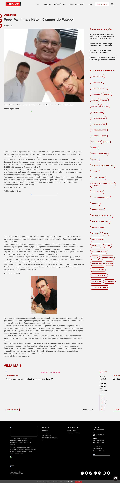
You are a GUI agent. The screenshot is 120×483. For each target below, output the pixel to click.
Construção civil (98, 136)
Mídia (105, 233)
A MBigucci (47, 4)
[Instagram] (82, 473)
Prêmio (107, 245)
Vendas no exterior (99, 287)
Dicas (107, 142)
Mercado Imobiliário (100, 221)
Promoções (96, 245)
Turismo (109, 263)
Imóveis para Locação (77, 4)
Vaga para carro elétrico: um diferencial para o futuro (100, 52)
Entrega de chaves (99, 154)
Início (37, 4)
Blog (90, 4)
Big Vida (94, 106)
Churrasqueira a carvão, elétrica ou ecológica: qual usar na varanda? (103, 59)
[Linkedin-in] (95, 473)
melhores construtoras (101, 216)
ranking (94, 257)
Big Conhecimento (98, 88)
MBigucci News (97, 210)
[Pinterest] (99, 473)
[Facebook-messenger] (104, 473)
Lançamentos (97, 192)
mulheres (95, 233)
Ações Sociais (97, 82)
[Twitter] (90, 473)
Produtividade (97, 239)
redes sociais (107, 257)
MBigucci (95, 204)
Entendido (78, 481)
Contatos (96, 427)
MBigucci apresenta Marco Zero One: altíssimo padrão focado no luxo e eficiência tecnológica (102, 37)
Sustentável (96, 263)
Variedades (96, 281)
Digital (94, 148)
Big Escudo (95, 94)
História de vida (98, 178)
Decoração (96, 142)
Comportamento (98, 118)
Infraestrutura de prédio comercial (102, 185)
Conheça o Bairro (98, 130)
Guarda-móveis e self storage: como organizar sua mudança (101, 45)
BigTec (104, 100)
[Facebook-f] (86, 473)
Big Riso (107, 94)
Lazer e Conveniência (100, 198)
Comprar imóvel (98, 124)
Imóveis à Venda (60, 4)
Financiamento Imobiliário (102, 166)
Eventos (94, 160)
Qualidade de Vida (99, 251)
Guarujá (94, 172)
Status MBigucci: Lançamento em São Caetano (103, 383)
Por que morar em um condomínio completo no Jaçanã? (29, 379)
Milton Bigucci (97, 227)
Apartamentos (97, 76)
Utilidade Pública (98, 275)
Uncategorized (97, 269)
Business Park (97, 112)
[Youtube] (108, 473)
